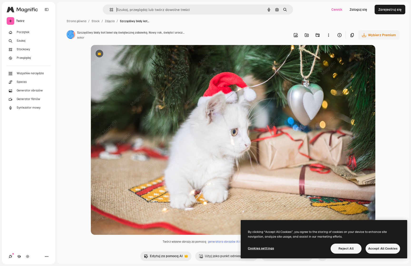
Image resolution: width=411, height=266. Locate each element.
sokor (80, 38)
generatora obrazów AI (223, 242)
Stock (96, 21)
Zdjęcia (110, 21)
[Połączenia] (10, 256)
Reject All (346, 248)
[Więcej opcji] (328, 35)
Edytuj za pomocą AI (163, 257)
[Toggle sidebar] (46, 9)
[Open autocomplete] (109, 9)
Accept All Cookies (382, 248)
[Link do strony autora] (71, 35)
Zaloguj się (358, 9)
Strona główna (76, 21)
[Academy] (19, 256)
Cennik (336, 9)
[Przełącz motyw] (27, 256)
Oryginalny (124, 54)
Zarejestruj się (389, 9)
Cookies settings (261, 248)
